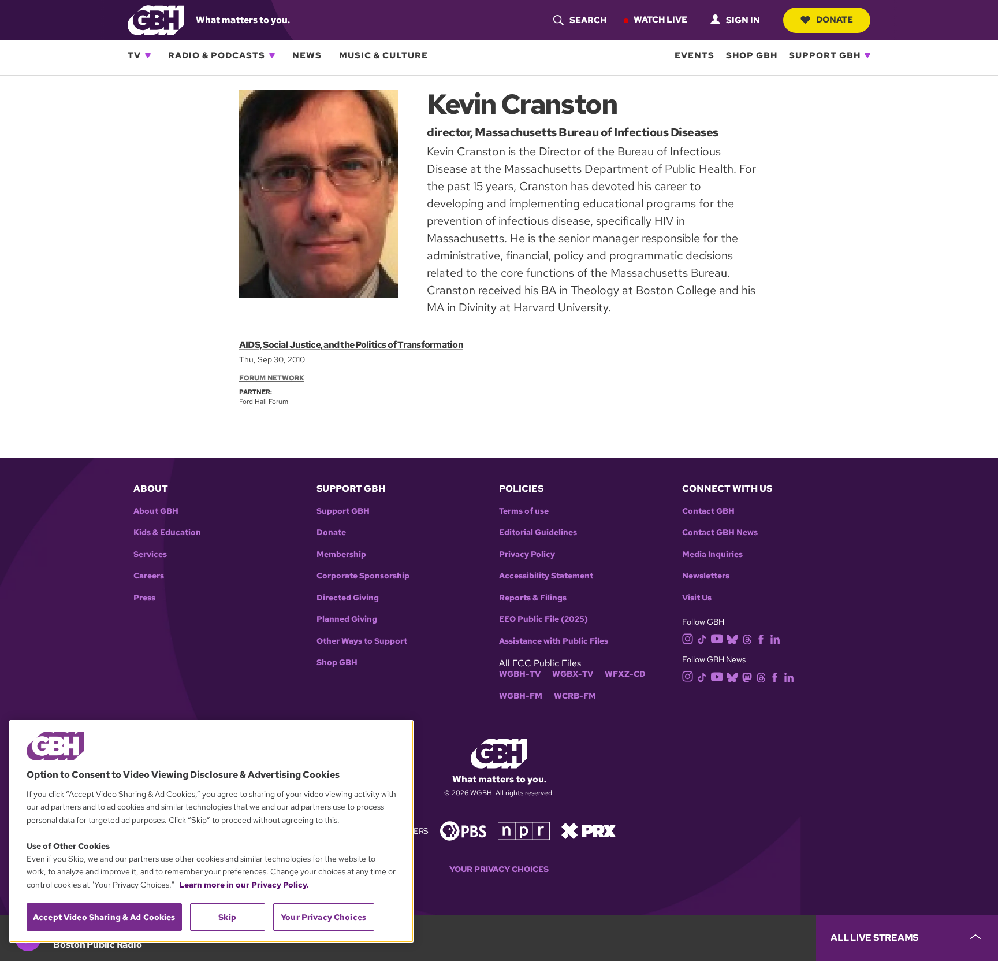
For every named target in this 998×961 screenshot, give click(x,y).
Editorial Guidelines (538, 532)
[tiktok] (702, 638)
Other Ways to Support (361, 641)
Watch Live (660, 19)
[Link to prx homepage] (588, 830)
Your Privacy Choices (499, 869)
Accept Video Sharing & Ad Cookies (104, 917)
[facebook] (761, 638)
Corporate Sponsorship (362, 576)
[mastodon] (747, 676)
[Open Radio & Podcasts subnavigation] (272, 55)
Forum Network (271, 378)
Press (144, 598)
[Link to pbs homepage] (463, 830)
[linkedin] (775, 638)
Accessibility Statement (546, 576)
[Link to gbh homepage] (156, 19)
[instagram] (688, 638)
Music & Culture (383, 55)
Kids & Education (167, 532)
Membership (341, 554)
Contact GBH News (720, 532)
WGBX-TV (572, 674)
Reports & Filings (533, 598)
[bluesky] (732, 638)
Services (150, 554)
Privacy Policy (527, 554)
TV (134, 55)
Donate (834, 19)
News (307, 55)
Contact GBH (708, 511)
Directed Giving (347, 598)
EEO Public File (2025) (543, 619)
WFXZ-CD (625, 674)
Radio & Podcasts (216, 55)
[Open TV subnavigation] (148, 55)
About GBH (155, 511)
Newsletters (705, 576)
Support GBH (825, 55)
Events (694, 55)
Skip (227, 917)
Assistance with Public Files (553, 641)
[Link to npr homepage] (524, 830)
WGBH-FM (520, 696)
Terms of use (524, 511)
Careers (148, 576)
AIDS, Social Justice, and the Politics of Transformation (351, 345)
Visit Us (697, 598)
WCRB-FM (575, 696)
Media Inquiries (712, 554)
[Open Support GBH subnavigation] (867, 55)
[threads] (747, 638)
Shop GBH (751, 55)
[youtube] (717, 638)
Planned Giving (346, 619)
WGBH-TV (520, 674)
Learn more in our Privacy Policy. (244, 885)
